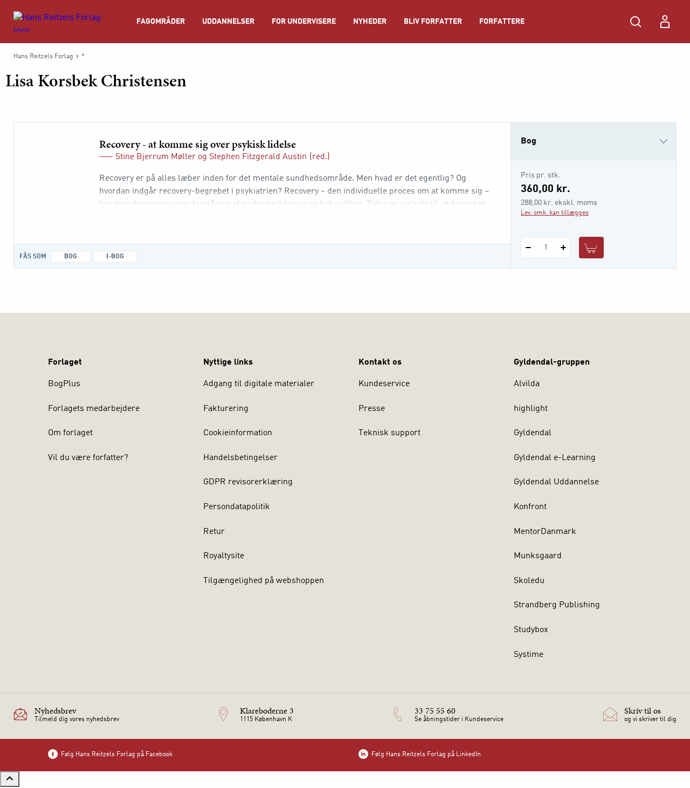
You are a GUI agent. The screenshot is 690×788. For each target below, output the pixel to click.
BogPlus (64, 384)
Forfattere (502, 21)
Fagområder (160, 21)
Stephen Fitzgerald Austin (258, 157)
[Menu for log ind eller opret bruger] (665, 21)
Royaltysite (223, 556)
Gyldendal (532, 433)
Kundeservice (384, 384)
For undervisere (304, 21)
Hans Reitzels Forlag (43, 56)
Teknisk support (389, 433)
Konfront (530, 507)
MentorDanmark (545, 531)
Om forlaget (70, 433)
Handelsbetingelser (240, 458)
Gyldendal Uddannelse (556, 482)
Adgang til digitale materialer (258, 384)
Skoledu (529, 581)
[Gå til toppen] (9, 779)
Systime (528, 654)
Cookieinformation (237, 433)
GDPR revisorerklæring (248, 482)
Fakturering (226, 409)
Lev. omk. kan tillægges (555, 213)
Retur (214, 531)
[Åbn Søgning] (635, 21)
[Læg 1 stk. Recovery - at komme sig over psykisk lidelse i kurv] (591, 247)
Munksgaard (538, 556)
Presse (371, 409)
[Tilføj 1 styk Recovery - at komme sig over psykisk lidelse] (563, 247)
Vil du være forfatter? (88, 458)
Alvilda (527, 384)
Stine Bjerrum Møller (155, 157)
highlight (531, 409)
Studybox (531, 630)
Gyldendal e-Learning (555, 458)
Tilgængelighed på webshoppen (263, 581)
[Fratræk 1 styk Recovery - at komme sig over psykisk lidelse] (528, 247)
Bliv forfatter (433, 21)
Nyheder (370, 21)
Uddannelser (228, 21)
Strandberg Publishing (557, 605)
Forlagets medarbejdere (94, 409)
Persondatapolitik (236, 507)
